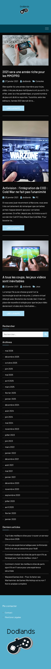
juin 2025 (9, 368)
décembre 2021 (12, 459)
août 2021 (9, 465)
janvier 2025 (10, 399)
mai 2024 (9, 423)
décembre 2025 (12, 356)
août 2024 (9, 411)
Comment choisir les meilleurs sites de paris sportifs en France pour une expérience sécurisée (25, 567)
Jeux (38, 286)
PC (37, 197)
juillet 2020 (10, 501)
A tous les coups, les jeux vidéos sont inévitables (24, 279)
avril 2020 (9, 507)
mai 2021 (9, 471)
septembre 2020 (12, 495)
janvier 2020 (10, 519)
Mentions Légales (13, 617)
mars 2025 (9, 387)
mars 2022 (9, 447)
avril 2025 (9, 380)
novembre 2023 (12, 429)
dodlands (27, 81)
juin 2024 (9, 417)
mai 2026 (9, 350)
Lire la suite (13, 108)
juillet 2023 (10, 435)
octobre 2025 (11, 362)
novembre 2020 (12, 489)
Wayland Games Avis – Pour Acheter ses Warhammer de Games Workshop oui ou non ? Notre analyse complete (25, 580)
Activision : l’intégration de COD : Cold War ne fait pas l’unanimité (25, 190)
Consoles (40, 81)
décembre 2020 (12, 483)
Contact (8, 612)
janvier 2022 (10, 453)
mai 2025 (9, 374)
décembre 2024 (12, 405)
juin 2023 (9, 441)
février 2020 (10, 513)
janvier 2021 (10, 477)
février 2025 (10, 393)
